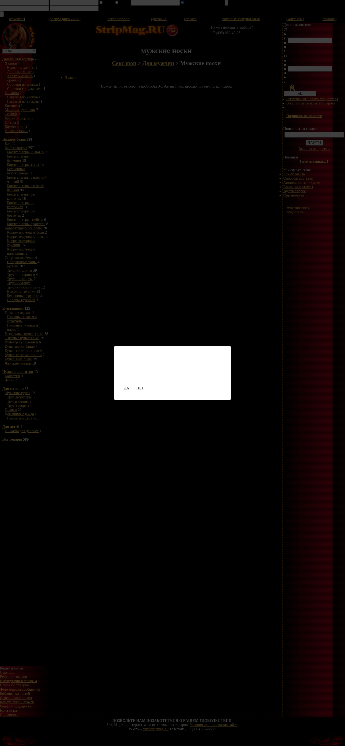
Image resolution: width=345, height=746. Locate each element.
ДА (126, 388)
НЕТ (140, 388)
